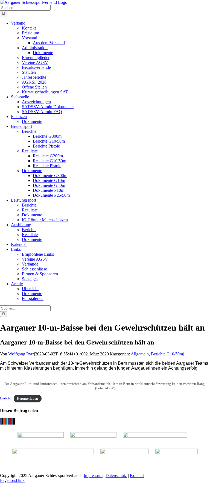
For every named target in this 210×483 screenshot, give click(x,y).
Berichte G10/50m (167, 354)
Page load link (12, 480)
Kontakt (137, 475)
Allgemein (140, 354)
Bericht (5, 398)
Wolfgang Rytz (21, 354)
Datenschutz (116, 475)
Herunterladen (27, 398)
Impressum (93, 475)
